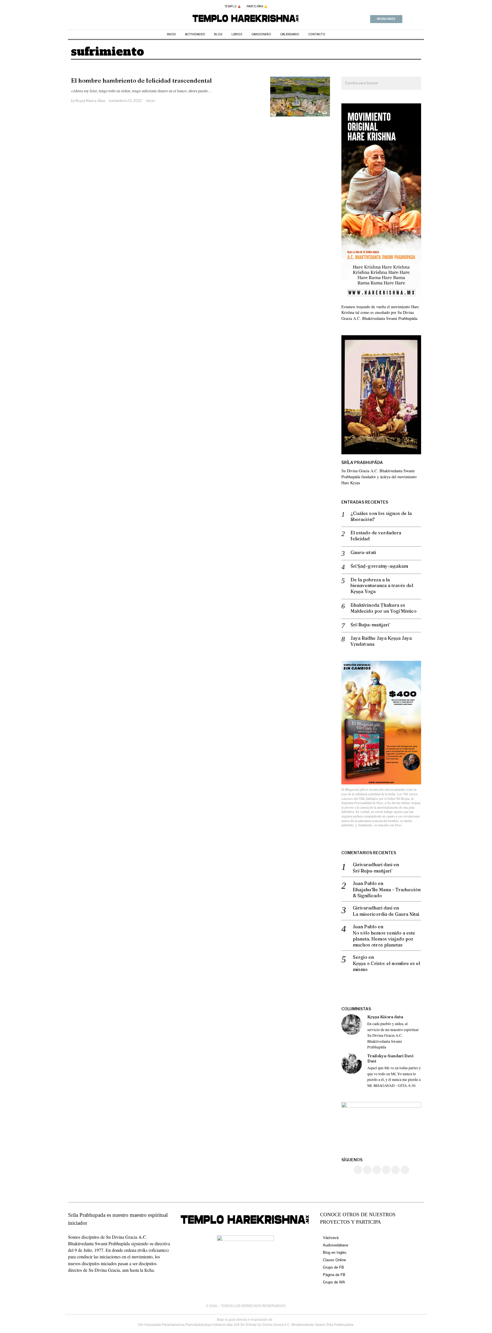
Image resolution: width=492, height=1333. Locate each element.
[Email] (405, 1170)
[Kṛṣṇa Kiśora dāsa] (351, 1024)
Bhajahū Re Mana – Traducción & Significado (387, 892)
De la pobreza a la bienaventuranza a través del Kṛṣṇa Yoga (381, 585)
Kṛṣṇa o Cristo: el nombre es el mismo (386, 966)
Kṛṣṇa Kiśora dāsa (90, 101)
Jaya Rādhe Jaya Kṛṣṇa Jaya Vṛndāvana (381, 641)
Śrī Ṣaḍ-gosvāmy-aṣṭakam (379, 566)
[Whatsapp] (414, 19)
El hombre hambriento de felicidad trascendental (141, 80)
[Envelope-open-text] (421, 19)
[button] (414, 83)
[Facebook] (358, 1170)
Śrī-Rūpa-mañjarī (369, 624)
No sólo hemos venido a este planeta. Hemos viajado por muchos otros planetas (384, 939)
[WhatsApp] (386, 1170)
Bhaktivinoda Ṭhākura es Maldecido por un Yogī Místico (383, 608)
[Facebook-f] (407, 19)
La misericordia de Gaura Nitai (386, 914)
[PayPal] (395, 1170)
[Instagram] (367, 1170)
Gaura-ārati (363, 552)
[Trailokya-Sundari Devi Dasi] (351, 1063)
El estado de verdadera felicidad (375, 535)
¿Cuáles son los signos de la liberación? (381, 516)
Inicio (150, 101)
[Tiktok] (376, 1170)
